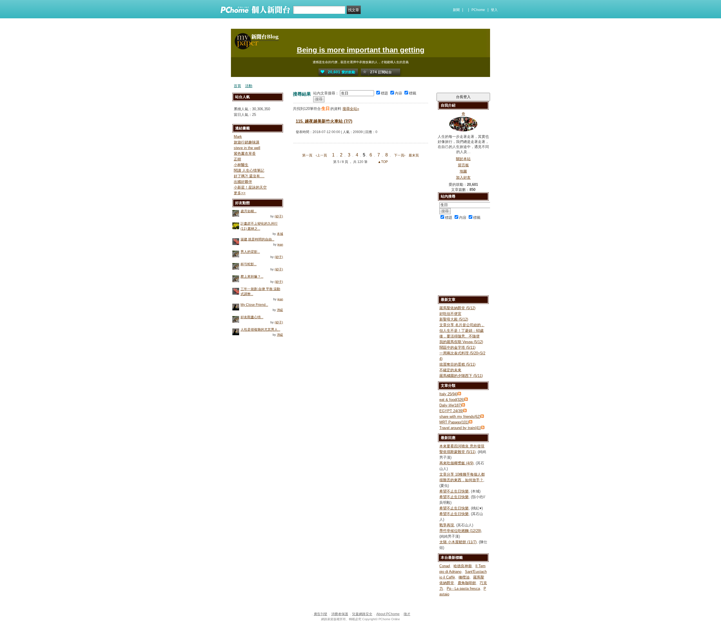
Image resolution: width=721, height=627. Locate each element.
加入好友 (463, 177)
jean (280, 244)
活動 (248, 86)
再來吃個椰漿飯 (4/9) (456, 463)
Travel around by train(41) (460, 428)
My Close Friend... (254, 305)
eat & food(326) (451, 400)
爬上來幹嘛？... (252, 277)
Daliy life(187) (450, 405)
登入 (494, 10)
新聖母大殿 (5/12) (453, 319)
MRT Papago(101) (454, 422)
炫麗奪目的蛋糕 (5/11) (457, 364)
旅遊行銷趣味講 (246, 142)
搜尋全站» (350, 109)
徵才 (407, 614)
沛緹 (280, 310)
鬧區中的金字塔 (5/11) (457, 347)
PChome (478, 10)
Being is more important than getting (360, 50)
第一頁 (307, 155)
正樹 (237, 159)
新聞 (456, 10)
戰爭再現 (446, 525)
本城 (280, 233)
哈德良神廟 (462, 566)
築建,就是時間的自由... (257, 239)
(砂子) (279, 216)
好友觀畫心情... (252, 317)
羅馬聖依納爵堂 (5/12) (457, 308)
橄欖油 (464, 577)
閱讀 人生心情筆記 (249, 170)
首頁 (237, 86)
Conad (444, 566)
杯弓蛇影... (249, 264)
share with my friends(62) (459, 416)
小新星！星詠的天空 (250, 187)
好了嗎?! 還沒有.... (249, 176)
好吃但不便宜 (450, 314)
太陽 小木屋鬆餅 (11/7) (458, 542)
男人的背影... (250, 252)
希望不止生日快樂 (454, 491)
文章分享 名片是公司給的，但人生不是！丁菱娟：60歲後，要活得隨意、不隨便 (461, 330)
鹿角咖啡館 (467, 583)
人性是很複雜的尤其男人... (260, 330)
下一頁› (400, 155)
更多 (240, 193)
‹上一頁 (321, 155)
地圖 (463, 171)
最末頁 (414, 155)
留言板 (463, 165)
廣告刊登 (320, 614)
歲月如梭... (249, 211)
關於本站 (463, 159)
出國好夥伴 (243, 182)
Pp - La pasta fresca (463, 588)
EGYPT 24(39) (451, 411)
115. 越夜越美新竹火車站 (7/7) (324, 121)
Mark (238, 136)
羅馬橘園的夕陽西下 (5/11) (461, 376)
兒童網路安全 (362, 614)
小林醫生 (241, 165)
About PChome (388, 614)
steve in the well (247, 148)
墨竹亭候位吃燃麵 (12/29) (460, 531)
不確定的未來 (450, 370)
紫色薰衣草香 (245, 153)
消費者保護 (339, 614)
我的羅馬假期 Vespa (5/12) (461, 342)
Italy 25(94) (448, 394)
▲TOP (382, 162)
